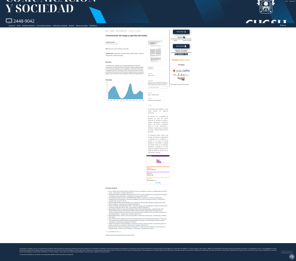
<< (106, 231)
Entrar (286, 1)
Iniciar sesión (180, 31)
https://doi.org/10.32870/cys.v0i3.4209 (118, 48)
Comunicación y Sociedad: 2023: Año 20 (137, 196)
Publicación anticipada (60, 25)
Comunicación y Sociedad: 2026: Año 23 (129, 204)
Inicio (107, 31)
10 (117, 231)
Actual (19, 25)
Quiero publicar (180, 46)
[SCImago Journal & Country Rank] (180, 84)
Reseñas (71, 25)
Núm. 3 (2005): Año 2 (121, 31)
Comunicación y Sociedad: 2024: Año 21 (123, 192)
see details (158, 182)
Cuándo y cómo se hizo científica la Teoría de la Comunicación (136, 215)
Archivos (112, 31)
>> (120, 231)
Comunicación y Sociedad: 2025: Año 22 (131, 214)
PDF (151, 68)
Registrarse (292, 1)
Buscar (283, 25)
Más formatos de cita (154, 87)
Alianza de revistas (82, 25)
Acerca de (12, 25)
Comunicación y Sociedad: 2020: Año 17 (139, 207)
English (175, 40)
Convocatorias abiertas (43, 25)
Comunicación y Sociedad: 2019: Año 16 (126, 222)
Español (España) (187, 40)
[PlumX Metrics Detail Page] (158, 161)
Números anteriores (28, 25)
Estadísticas (93, 25)
